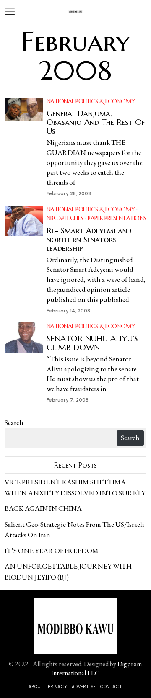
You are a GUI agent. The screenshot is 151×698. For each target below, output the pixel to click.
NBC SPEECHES (65, 218)
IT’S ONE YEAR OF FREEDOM (52, 550)
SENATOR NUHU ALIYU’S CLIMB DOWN (92, 343)
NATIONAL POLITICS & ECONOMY (91, 101)
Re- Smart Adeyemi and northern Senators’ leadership (89, 239)
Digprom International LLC (96, 668)
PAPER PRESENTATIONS (117, 218)
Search (14, 422)
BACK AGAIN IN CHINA (43, 508)
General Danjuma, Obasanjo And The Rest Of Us (96, 122)
